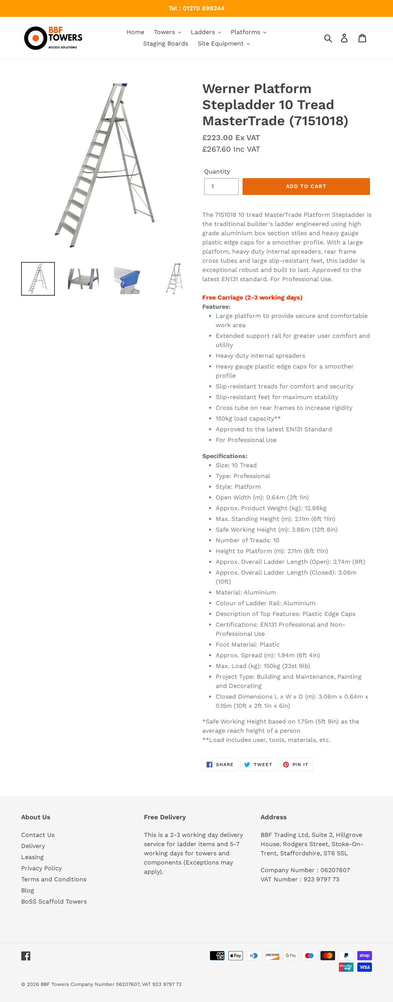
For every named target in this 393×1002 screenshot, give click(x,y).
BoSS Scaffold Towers (54, 901)
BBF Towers (55, 984)
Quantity (217, 171)
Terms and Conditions (53, 879)
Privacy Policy (41, 868)
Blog (27, 890)
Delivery (33, 846)
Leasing (32, 857)
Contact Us (37, 834)
